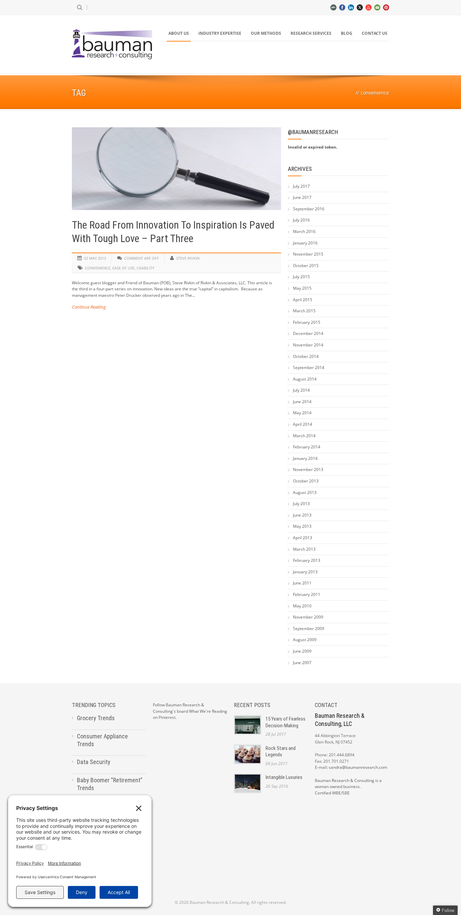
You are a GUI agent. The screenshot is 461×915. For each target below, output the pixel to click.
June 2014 (302, 401)
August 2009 (305, 640)
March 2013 (304, 549)
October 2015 (306, 265)
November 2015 (308, 254)
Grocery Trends (96, 718)
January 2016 (305, 243)
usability (145, 267)
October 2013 (306, 481)
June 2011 (302, 583)
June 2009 (302, 651)
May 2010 (302, 606)
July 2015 (301, 277)
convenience (97, 267)
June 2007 (302, 662)
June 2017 (302, 197)
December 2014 (308, 333)
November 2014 (308, 345)
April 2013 (302, 538)
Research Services (311, 33)
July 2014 (301, 390)
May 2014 (302, 413)
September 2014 (308, 367)
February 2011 (306, 594)
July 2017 (301, 186)
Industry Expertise (219, 33)
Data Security (93, 761)
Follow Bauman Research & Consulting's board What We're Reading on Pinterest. (190, 711)
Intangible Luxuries (284, 777)
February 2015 (306, 322)
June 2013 (302, 515)
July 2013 (301, 503)
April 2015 (302, 300)
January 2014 (305, 458)
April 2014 (302, 424)
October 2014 (306, 356)
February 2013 (306, 560)
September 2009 (308, 628)
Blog (346, 33)
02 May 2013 (95, 258)
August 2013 (305, 492)
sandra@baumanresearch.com (358, 767)
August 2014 (305, 379)
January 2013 (305, 572)
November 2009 (308, 617)
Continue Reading (89, 307)
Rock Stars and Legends (281, 751)
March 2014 (304, 436)
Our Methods (266, 33)
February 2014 (306, 447)
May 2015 (302, 288)
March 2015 (304, 311)
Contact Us (374, 33)
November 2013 (308, 469)
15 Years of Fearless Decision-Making (285, 722)
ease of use (123, 267)
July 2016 (301, 220)
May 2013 (302, 526)
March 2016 (304, 231)
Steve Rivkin (187, 258)
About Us (178, 33)
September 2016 (308, 209)
